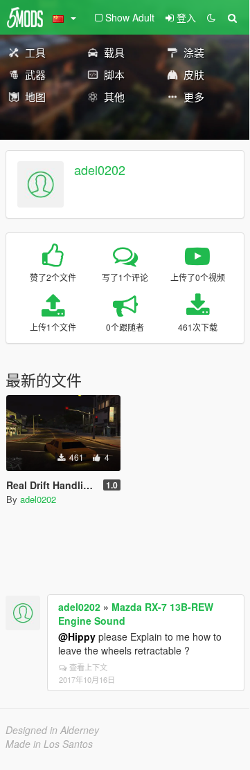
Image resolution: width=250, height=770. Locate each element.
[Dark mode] (211, 17)
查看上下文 (88, 666)
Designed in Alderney (52, 730)
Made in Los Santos (49, 744)
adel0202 (99, 169)
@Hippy (77, 636)
